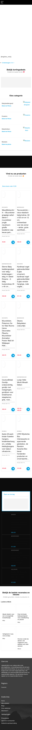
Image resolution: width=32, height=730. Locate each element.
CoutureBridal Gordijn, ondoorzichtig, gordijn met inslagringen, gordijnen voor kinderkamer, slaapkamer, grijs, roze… (7, 389)
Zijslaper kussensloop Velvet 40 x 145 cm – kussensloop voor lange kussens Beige (20, 541)
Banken (13, 514)
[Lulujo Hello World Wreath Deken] (23, 369)
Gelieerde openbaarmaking (9, 723)
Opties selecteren (28, 409)
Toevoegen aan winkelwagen (13, 242)
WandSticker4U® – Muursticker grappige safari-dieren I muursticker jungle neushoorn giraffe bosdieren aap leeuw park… (8, 221)
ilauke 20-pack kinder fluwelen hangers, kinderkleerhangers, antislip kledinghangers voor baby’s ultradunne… (8, 443)
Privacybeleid (5, 718)
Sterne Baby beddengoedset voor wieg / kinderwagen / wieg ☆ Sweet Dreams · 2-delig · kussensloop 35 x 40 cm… (8, 276)
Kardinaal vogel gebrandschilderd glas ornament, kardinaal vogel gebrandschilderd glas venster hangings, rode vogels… (23, 276)
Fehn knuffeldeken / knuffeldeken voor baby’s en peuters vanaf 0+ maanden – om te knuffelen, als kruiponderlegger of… (20, 558)
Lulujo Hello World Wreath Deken (22, 382)
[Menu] (2, 2)
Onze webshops (5, 708)
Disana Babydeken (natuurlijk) (21, 323)
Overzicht (3, 687)
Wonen (19, 648)
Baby (3, 620)
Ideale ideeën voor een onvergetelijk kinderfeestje (8, 616)
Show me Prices (6, 106)
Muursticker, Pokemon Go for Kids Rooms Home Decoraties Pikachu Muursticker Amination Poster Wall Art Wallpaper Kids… (8, 333)
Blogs (2, 706)
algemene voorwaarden (8, 721)
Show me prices (6, 144)
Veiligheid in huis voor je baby (7, 635)
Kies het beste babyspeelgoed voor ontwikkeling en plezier (23, 616)
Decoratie (5, 207)
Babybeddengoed (6, 263)
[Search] (29, 2)
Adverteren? (4, 711)
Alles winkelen (5, 703)
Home (3, 701)
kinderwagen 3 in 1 (8, 63)
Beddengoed (20, 207)
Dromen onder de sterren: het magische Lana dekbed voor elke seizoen (23, 642)
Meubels (4, 431)
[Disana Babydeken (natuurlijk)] (23, 310)
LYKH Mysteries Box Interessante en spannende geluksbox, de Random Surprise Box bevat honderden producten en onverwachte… (23, 446)
